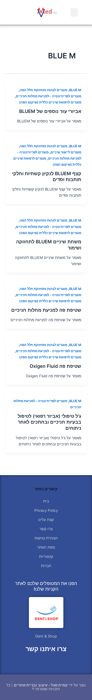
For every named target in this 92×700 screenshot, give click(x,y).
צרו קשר (46, 529)
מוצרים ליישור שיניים (66, 152)
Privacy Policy (46, 510)
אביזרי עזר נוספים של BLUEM (50, 111)
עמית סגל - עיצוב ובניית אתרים (40, 685)
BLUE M (75, 90)
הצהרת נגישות (46, 538)
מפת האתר (46, 547)
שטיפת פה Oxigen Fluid (55, 366)
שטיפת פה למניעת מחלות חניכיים (46, 310)
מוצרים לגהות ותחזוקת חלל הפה (43, 90)
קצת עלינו (46, 519)
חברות (46, 565)
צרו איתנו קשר (46, 649)
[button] (74, 12)
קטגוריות (46, 556)
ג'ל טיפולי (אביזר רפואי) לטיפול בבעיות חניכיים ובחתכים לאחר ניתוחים (49, 422)
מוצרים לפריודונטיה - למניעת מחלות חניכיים (48, 96)
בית (46, 501)
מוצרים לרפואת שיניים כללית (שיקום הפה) (50, 102)
